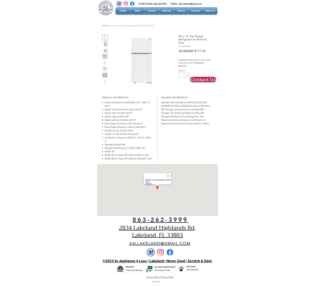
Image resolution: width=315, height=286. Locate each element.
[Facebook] (132, 4)
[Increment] (187, 75)
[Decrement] (180, 75)
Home (105, 25)
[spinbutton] (184, 75)
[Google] (150, 252)
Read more (182, 65)
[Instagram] (125, 4)
